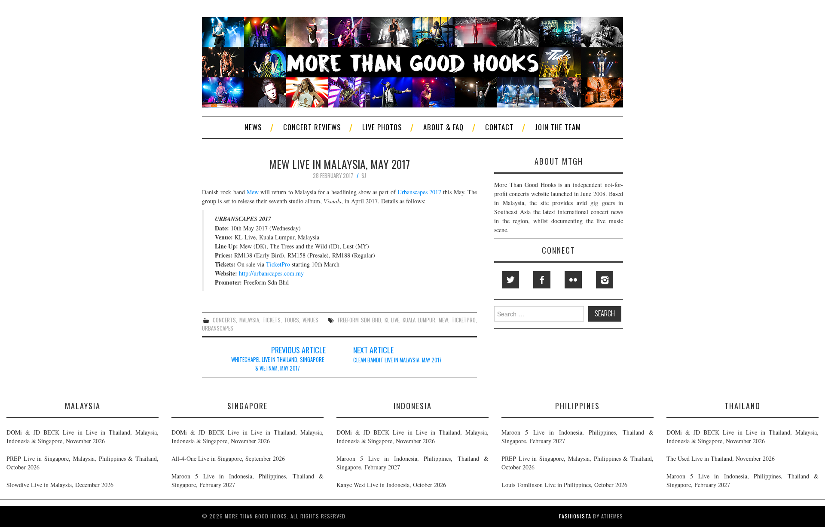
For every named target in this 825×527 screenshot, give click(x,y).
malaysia (249, 320)
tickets (272, 320)
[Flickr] (573, 279)
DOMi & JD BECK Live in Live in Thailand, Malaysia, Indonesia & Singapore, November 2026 (82, 436)
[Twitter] (510, 279)
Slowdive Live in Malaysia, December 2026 (59, 485)
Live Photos (382, 127)
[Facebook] (541, 279)
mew (443, 320)
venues (310, 320)
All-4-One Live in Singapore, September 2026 (228, 458)
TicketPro (278, 264)
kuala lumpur (419, 320)
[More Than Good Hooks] (412, 61)
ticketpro (464, 320)
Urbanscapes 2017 (419, 192)
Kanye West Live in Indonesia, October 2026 (391, 485)
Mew (253, 192)
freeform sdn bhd (359, 320)
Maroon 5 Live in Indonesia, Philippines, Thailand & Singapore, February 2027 (247, 480)
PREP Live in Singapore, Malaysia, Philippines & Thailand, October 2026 (82, 462)
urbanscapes (217, 328)
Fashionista (575, 516)
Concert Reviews (312, 127)
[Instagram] (604, 279)
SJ (363, 176)
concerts (224, 320)
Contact (499, 127)
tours (291, 320)
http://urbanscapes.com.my (271, 273)
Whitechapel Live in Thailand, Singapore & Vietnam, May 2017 (277, 363)
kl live (392, 320)
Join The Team (558, 127)
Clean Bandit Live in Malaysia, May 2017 (397, 360)
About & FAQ (443, 127)
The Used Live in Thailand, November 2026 (720, 458)
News (253, 127)
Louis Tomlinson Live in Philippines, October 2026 (564, 485)
